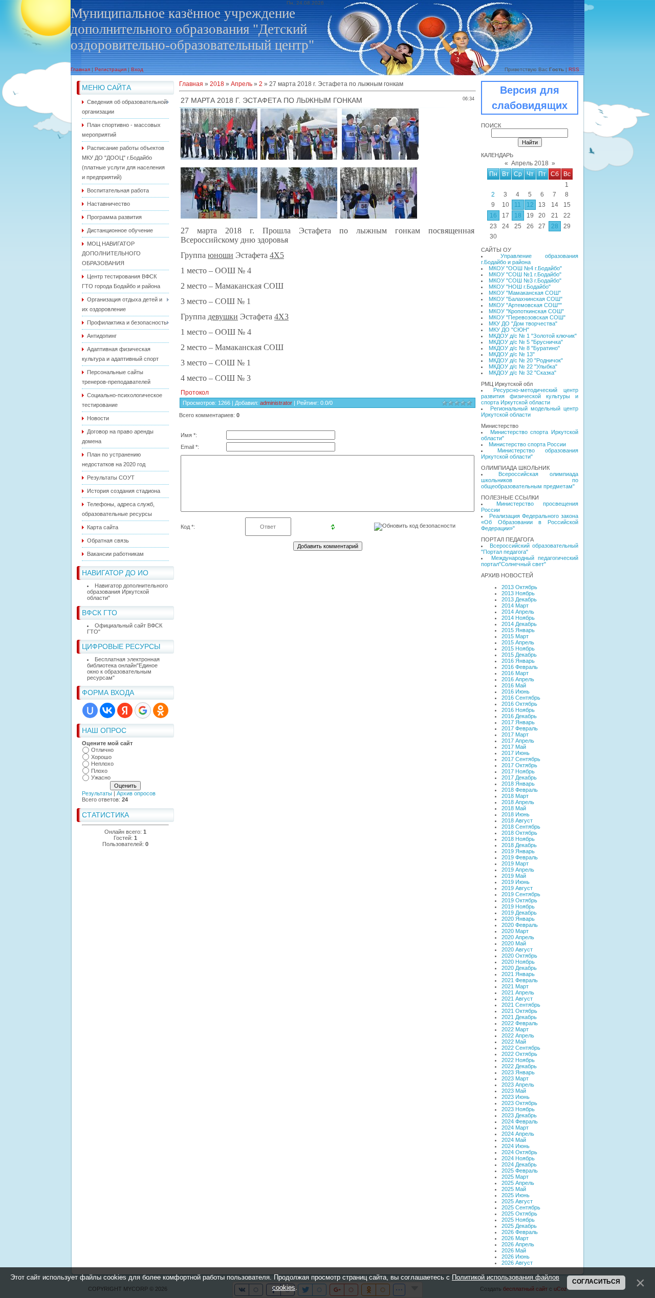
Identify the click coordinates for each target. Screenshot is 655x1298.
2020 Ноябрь (518, 962)
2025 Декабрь (519, 1226)
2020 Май (513, 943)
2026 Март (515, 1238)
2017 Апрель (517, 741)
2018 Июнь (515, 814)
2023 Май (513, 1091)
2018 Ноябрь (518, 839)
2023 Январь (518, 1072)
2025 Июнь (515, 1195)
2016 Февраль (519, 667)
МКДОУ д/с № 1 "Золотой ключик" (533, 336)
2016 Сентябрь (520, 698)
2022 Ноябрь (518, 1060)
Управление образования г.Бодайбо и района (529, 259)
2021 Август (517, 999)
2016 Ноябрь (518, 710)
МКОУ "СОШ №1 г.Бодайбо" (525, 274)
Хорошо (101, 757)
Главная (80, 69)
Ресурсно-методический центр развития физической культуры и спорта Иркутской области (529, 396)
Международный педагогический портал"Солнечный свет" (529, 561)
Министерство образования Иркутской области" (529, 453)
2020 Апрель (517, 937)
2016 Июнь (515, 691)
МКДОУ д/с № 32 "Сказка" (522, 373)
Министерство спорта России (527, 444)
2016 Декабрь (519, 716)
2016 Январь (518, 661)
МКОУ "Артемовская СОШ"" (525, 305)
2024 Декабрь (519, 1164)
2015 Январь (518, 630)
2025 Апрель (517, 1183)
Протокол (195, 392)
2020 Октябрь (519, 956)
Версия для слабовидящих (529, 97)
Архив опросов (136, 793)
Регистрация (110, 69)
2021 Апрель (517, 992)
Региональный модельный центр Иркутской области (529, 411)
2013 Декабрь (519, 599)
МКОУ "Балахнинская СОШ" (525, 299)
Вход (137, 69)
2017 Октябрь (519, 765)
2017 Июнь (515, 753)
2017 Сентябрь (520, 759)
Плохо (99, 771)
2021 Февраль (519, 980)
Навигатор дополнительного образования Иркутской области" (127, 591)
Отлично (102, 750)
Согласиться (596, 1281)
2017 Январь (518, 722)
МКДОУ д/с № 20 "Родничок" (526, 360)
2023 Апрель (517, 1084)
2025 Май (513, 1189)
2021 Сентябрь (520, 1005)
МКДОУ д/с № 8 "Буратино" (524, 348)
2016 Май (513, 685)
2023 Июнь (515, 1097)
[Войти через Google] (143, 710)
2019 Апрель (517, 870)
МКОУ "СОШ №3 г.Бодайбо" (525, 280)
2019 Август (517, 888)
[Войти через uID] (90, 710)
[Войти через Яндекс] (125, 710)
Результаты (97, 793)
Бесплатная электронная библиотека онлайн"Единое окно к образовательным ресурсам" (123, 668)
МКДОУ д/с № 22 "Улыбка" (523, 366)
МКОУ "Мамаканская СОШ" (525, 293)
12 (530, 204)
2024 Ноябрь (518, 1158)
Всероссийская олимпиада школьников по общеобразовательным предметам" (529, 480)
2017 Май (513, 747)
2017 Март (515, 734)
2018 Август (517, 820)
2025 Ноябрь (518, 1220)
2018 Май (513, 808)
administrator (276, 403)
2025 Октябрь (519, 1213)
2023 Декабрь (519, 1115)
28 (554, 226)
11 (517, 204)
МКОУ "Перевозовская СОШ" (527, 317)
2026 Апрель (517, 1244)
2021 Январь (518, 974)
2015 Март (515, 636)
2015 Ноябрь (518, 648)
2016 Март (515, 673)
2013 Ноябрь (518, 593)
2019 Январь (518, 851)
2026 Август (517, 1263)
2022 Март (515, 1029)
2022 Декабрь (519, 1066)
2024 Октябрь (519, 1152)
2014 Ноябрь (518, 618)
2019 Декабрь (519, 913)
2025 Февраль (519, 1170)
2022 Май (513, 1042)
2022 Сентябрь (520, 1048)
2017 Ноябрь (518, 771)
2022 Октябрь (519, 1054)
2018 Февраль (519, 790)
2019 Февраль (519, 857)
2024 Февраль (519, 1121)
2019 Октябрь (519, 900)
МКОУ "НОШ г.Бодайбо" (520, 287)
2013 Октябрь (519, 587)
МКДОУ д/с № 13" (512, 354)
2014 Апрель (517, 612)
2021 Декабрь (519, 1017)
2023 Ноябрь (518, 1109)
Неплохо (102, 764)
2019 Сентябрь (520, 894)
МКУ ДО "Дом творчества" (523, 323)
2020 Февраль (519, 925)
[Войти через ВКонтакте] (107, 710)
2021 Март (515, 986)
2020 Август (517, 949)
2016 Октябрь (519, 704)
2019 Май (513, 876)
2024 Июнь (515, 1146)
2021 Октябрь (519, 1011)
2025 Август (517, 1201)
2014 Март (515, 605)
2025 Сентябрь (520, 1207)
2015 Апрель (517, 642)
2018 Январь (518, 784)
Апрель (241, 84)
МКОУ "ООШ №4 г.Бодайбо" (525, 268)
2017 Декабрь (519, 777)
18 (517, 215)
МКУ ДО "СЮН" (509, 330)
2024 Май (513, 1140)
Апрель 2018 (530, 163)
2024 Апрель (517, 1134)
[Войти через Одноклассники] (160, 710)
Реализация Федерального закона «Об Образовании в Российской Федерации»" (529, 522)
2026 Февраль (519, 1232)
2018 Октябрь (519, 833)
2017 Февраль (519, 728)
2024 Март (515, 1127)
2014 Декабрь (519, 624)
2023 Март (515, 1078)
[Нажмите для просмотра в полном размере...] (219, 157)
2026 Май (513, 1250)
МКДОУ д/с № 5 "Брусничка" (526, 342)
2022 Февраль (519, 1023)
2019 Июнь (515, 882)
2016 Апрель (517, 679)
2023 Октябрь (519, 1103)
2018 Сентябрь (520, 827)
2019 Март (515, 863)
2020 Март (515, 931)
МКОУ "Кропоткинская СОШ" (526, 311)
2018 (217, 84)
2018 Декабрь (519, 845)
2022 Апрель (517, 1035)
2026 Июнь (515, 1256)
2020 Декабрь (519, 968)
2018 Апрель (517, 802)
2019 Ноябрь (518, 906)
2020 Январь (518, 919)
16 (493, 215)
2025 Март (515, 1177)
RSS (574, 69)
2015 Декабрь (519, 655)
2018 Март (515, 796)
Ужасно (101, 777)
